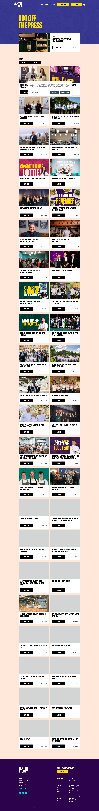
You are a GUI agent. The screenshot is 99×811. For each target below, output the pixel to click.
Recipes (35, 62)
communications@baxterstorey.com (30, 790)
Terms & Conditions (74, 781)
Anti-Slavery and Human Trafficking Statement (74, 787)
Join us (76, 5)
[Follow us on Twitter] (23, 793)
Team (51, 5)
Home (58, 781)
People (58, 789)
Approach (46, 5)
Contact (59, 800)
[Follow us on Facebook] (20, 793)
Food (58, 787)
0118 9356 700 (24, 788)
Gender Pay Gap (73, 790)
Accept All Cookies (65, 92)
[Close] (69, 82)
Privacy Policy (73, 783)
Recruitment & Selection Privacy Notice (74, 800)
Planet (58, 791)
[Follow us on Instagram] (26, 793)
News (54, 5)
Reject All (54, 92)
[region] (50, 88)
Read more (58, 48)
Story (41, 5)
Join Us (62, 771)
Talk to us (63, 5)
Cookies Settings (34, 92)
